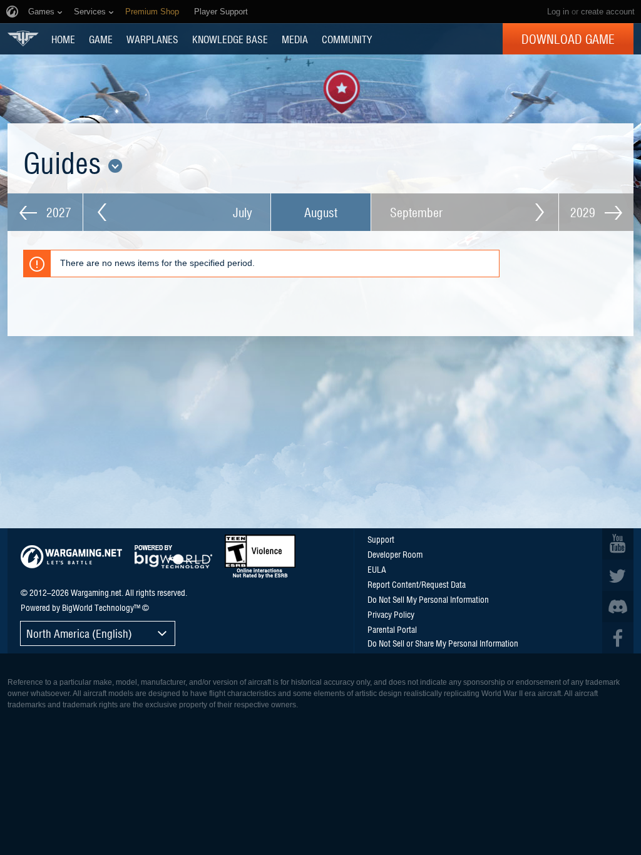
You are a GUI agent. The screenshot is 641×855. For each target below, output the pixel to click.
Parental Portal (392, 629)
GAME (101, 39)
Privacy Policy (390, 614)
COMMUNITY (347, 39)
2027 (57, 212)
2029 (584, 212)
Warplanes (152, 39)
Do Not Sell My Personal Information (428, 599)
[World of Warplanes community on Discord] (617, 606)
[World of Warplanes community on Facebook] (617, 637)
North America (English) (79, 633)
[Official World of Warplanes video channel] (617, 544)
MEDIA (295, 39)
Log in (558, 11)
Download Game (568, 39)
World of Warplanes (23, 38)
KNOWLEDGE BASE (230, 39)
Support (380, 539)
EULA (376, 569)
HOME (63, 39)
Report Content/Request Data (416, 584)
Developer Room (395, 554)
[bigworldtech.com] (173, 556)
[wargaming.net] (71, 556)
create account (608, 11)
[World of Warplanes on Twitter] (617, 575)
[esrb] (260, 556)
